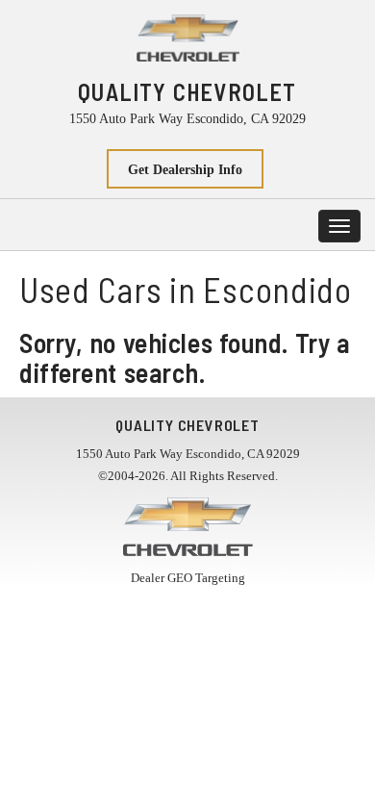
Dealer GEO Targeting (188, 578)
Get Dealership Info (185, 170)
